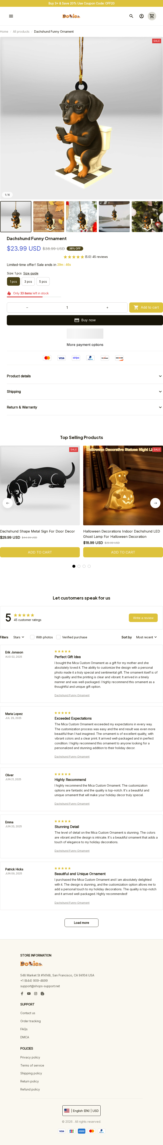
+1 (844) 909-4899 (34, 980)
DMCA (24, 1037)
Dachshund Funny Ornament (72, 695)
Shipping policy (31, 1073)
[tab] (74, 566)
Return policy (29, 1081)
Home (4, 31)
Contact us (27, 1013)
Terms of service (32, 1065)
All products (21, 31)
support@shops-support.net (40, 986)
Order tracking (30, 1021)
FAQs (24, 1029)
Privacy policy (30, 1057)
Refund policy (30, 1089)
